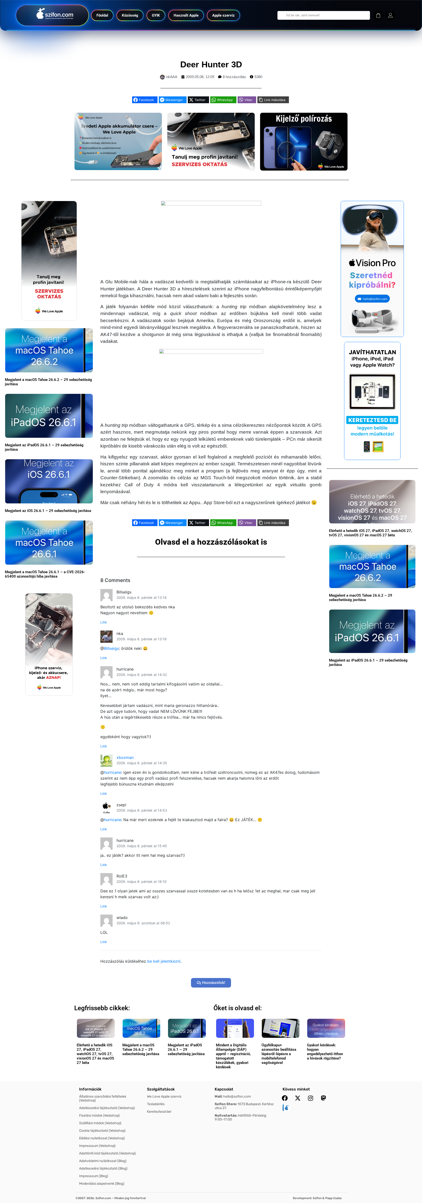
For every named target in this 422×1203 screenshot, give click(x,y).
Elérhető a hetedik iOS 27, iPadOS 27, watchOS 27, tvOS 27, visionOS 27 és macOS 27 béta (370, 533)
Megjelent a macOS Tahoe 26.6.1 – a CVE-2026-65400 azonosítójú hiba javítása (45, 574)
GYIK (156, 15)
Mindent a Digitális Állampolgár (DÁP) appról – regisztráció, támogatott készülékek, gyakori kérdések (233, 1056)
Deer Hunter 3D (211, 64)
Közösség (130, 15)
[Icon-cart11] (378, 15)
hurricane (112, 772)
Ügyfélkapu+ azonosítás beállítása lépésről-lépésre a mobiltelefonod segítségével (279, 1054)
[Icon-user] (390, 15)
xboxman (125, 757)
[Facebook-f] (285, 1098)
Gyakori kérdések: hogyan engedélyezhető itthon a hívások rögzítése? (325, 1051)
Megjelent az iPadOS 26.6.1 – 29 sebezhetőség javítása (186, 1049)
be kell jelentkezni (163, 961)
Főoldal (102, 15)
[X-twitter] (298, 1098)
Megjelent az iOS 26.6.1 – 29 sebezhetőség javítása (48, 511)
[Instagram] (310, 1098)
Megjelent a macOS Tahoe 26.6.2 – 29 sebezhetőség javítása (360, 597)
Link (103, 622)
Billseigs (111, 648)
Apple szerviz (223, 15)
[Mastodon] (323, 1098)
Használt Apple (186, 15)
